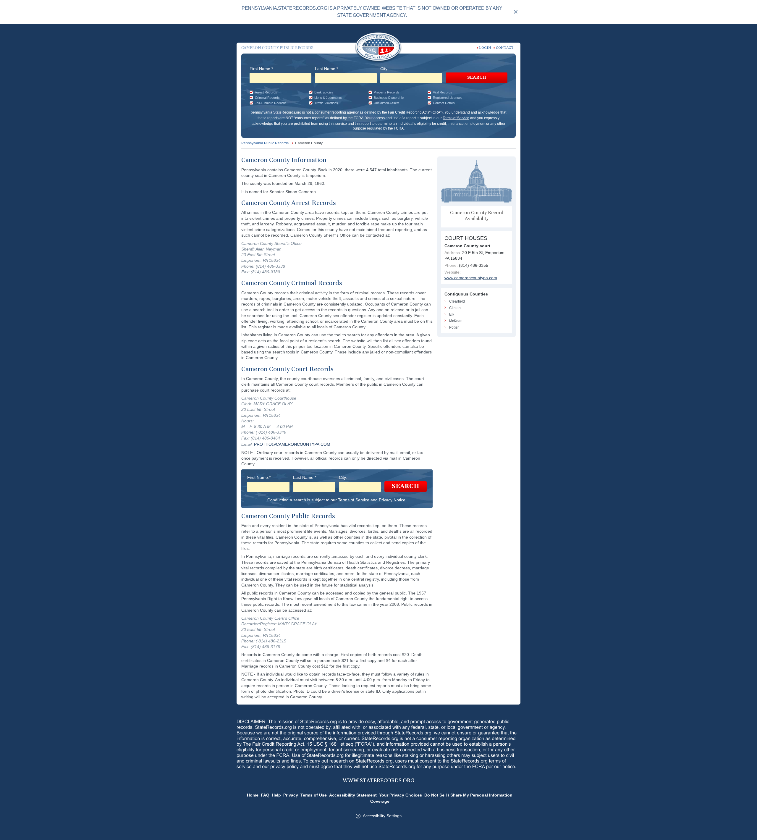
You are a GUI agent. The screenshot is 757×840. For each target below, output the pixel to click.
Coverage (379, 801)
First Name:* (261, 68)
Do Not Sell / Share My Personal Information (468, 795)
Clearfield (457, 301)
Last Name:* (326, 68)
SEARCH (476, 77)
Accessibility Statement (353, 795)
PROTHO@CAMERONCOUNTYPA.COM (292, 444)
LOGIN (485, 48)
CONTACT (504, 48)
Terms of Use (313, 795)
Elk (451, 314)
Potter (454, 327)
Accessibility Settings (382, 815)
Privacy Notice (392, 499)
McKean (455, 321)
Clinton (455, 308)
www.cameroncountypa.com (470, 277)
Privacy (290, 795)
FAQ (265, 795)
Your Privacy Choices (400, 795)
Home (252, 795)
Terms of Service (456, 118)
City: (384, 68)
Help (276, 795)
